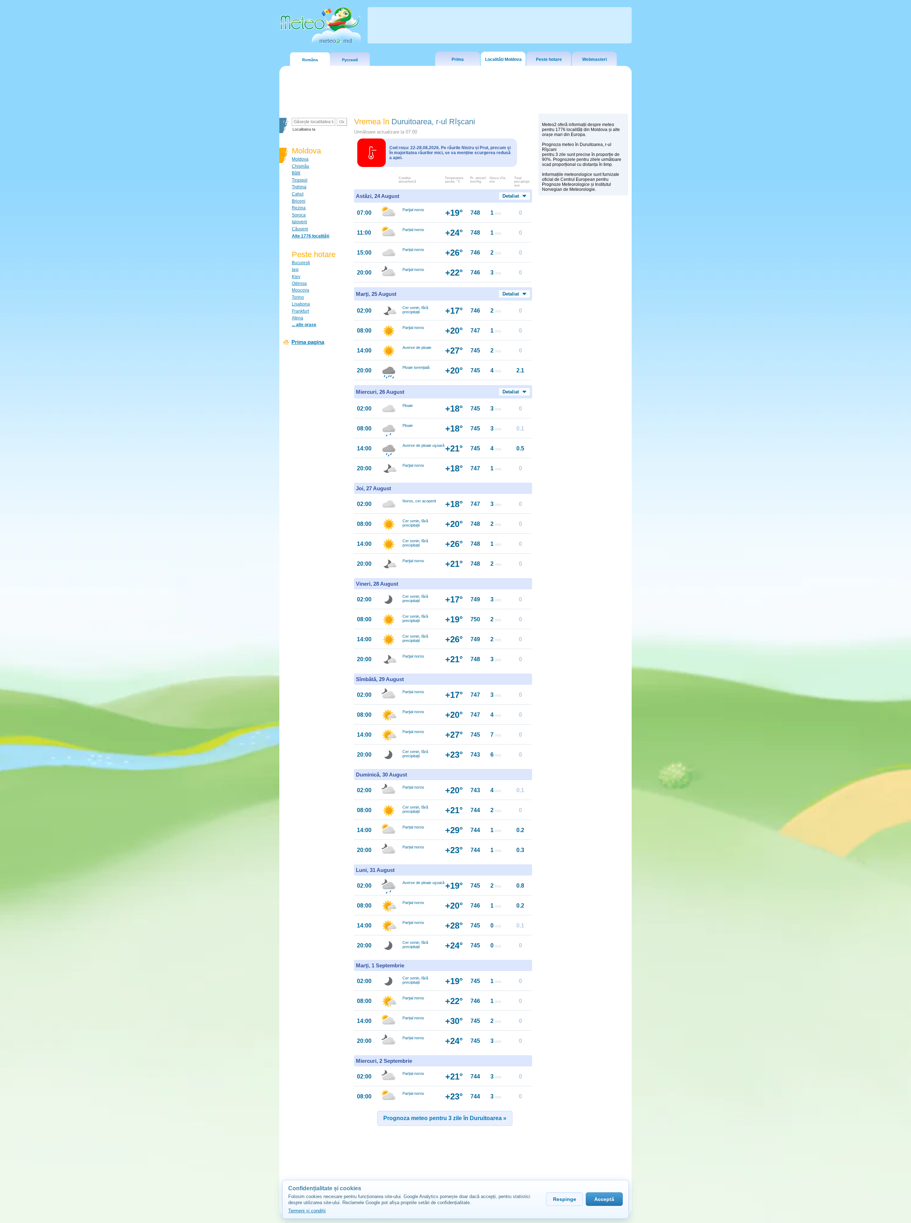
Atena (297, 317)
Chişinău (300, 166)
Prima (458, 59)
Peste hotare (549, 59)
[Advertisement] (583, 322)
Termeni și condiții (307, 1210)
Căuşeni (300, 228)
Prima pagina (307, 342)
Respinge (564, 1199)
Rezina (299, 207)
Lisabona (301, 304)
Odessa (299, 283)
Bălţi (296, 173)
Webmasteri (594, 59)
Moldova (300, 159)
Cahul (298, 194)
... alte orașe (304, 324)
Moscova (300, 290)
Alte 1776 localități (310, 236)
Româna (310, 60)
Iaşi (295, 269)
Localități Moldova (503, 59)
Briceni (298, 201)
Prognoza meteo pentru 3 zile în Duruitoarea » (444, 1118)
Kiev (296, 276)
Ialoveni (299, 221)
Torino (298, 297)
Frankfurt (300, 311)
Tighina (299, 186)
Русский (350, 60)
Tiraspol (299, 180)
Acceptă (604, 1199)
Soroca (299, 215)
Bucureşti (301, 262)
